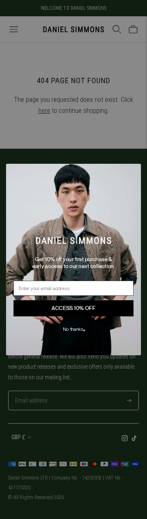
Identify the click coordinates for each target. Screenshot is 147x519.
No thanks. (73, 329)
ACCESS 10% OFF (73, 308)
